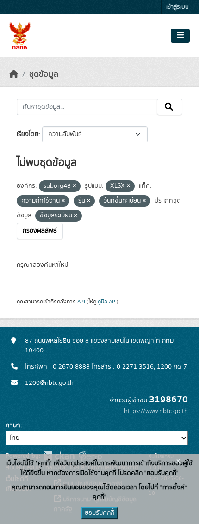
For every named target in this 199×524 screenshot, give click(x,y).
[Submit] (169, 107)
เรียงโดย (27, 134)
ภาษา (13, 425)
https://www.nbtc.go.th (156, 411)
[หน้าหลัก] (14, 74)
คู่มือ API (107, 301)
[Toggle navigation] (180, 36)
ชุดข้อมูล (43, 74)
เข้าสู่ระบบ (177, 7)
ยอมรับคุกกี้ (99, 513)
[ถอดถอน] (74, 186)
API (81, 301)
